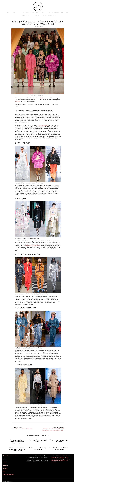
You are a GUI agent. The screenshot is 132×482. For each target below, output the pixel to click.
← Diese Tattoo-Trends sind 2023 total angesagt (22, 428)
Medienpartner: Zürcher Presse (10, 455)
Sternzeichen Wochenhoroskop (58, 460)
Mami (50, 16)
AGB (4, 471)
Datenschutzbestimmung (8, 474)
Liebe (26, 12)
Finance (48, 12)
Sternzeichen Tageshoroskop (62, 459)
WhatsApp (53, 459)
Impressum (5, 468)
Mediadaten (5, 465)
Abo (54, 16)
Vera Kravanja (40, 26)
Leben (32, 12)
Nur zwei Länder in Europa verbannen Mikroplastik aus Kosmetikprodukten (17, 442)
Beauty (21, 12)
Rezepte (44, 16)
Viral (66, 12)
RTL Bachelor (61, 457)
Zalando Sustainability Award (33, 245)
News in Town (26, 16)
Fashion (15, 12)
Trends (41, 98)
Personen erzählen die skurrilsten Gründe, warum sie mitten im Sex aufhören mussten (17, 449)
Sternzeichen (40, 12)
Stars (9, 12)
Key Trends (17, 101)
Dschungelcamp (61, 455)
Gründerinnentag (58, 12)
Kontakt (4, 462)
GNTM (66, 457)
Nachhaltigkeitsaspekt (44, 125)
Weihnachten (36, 16)
